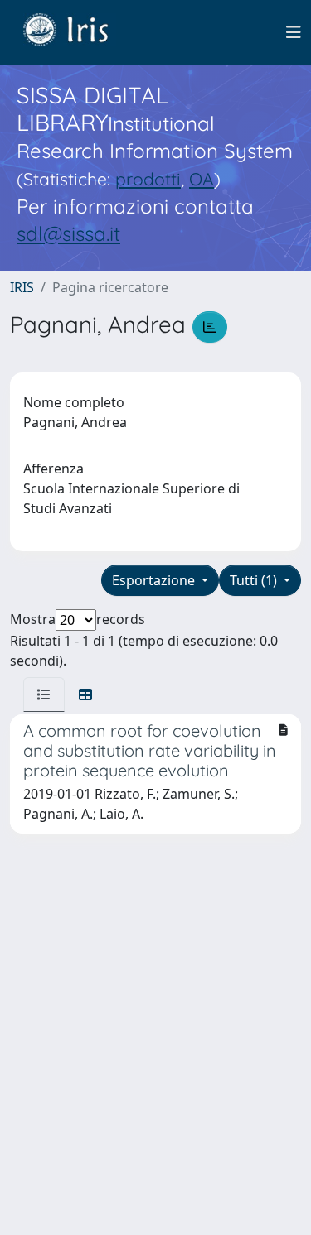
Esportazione (155, 580)
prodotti (148, 179)
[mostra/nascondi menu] (293, 32)
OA (201, 179)
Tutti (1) (255, 580)
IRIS (22, 287)
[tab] (44, 694)
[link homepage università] (78, 32)
